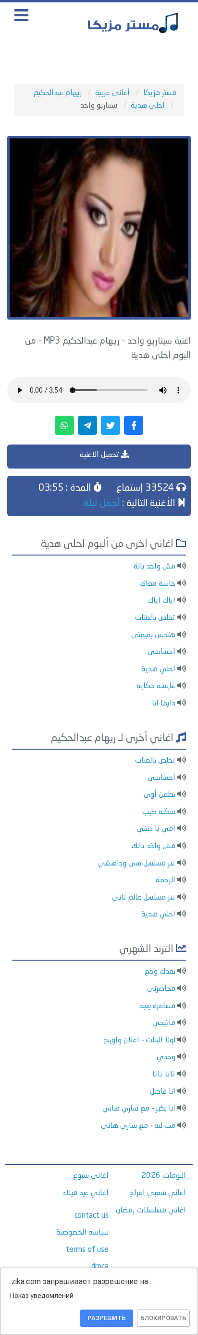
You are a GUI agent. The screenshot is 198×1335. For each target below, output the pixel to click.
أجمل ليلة (102, 503)
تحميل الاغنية (100, 455)
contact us (91, 1216)
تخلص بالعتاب (155, 618)
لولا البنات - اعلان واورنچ (139, 1040)
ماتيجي (163, 1023)
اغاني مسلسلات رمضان (151, 1210)
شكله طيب (158, 812)
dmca (100, 1267)
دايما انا (163, 703)
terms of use (87, 1250)
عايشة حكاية (155, 686)
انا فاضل (162, 1092)
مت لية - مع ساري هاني (138, 1126)
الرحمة (165, 880)
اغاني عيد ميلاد (85, 1193)
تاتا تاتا (163, 1074)
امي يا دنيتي (155, 829)
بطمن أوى (159, 795)
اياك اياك (161, 601)
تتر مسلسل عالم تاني (143, 898)
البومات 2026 (163, 1176)
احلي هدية (158, 669)
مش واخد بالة (154, 566)
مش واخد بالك (153, 846)
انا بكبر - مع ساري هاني (138, 1108)
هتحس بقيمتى (153, 635)
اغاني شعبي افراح (157, 1193)
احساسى (161, 652)
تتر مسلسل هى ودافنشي (136, 863)
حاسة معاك (157, 584)
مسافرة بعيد (157, 1006)
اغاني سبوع (91, 1176)
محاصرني (161, 989)
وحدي (166, 1057)
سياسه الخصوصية (82, 1232)
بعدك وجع (160, 972)
